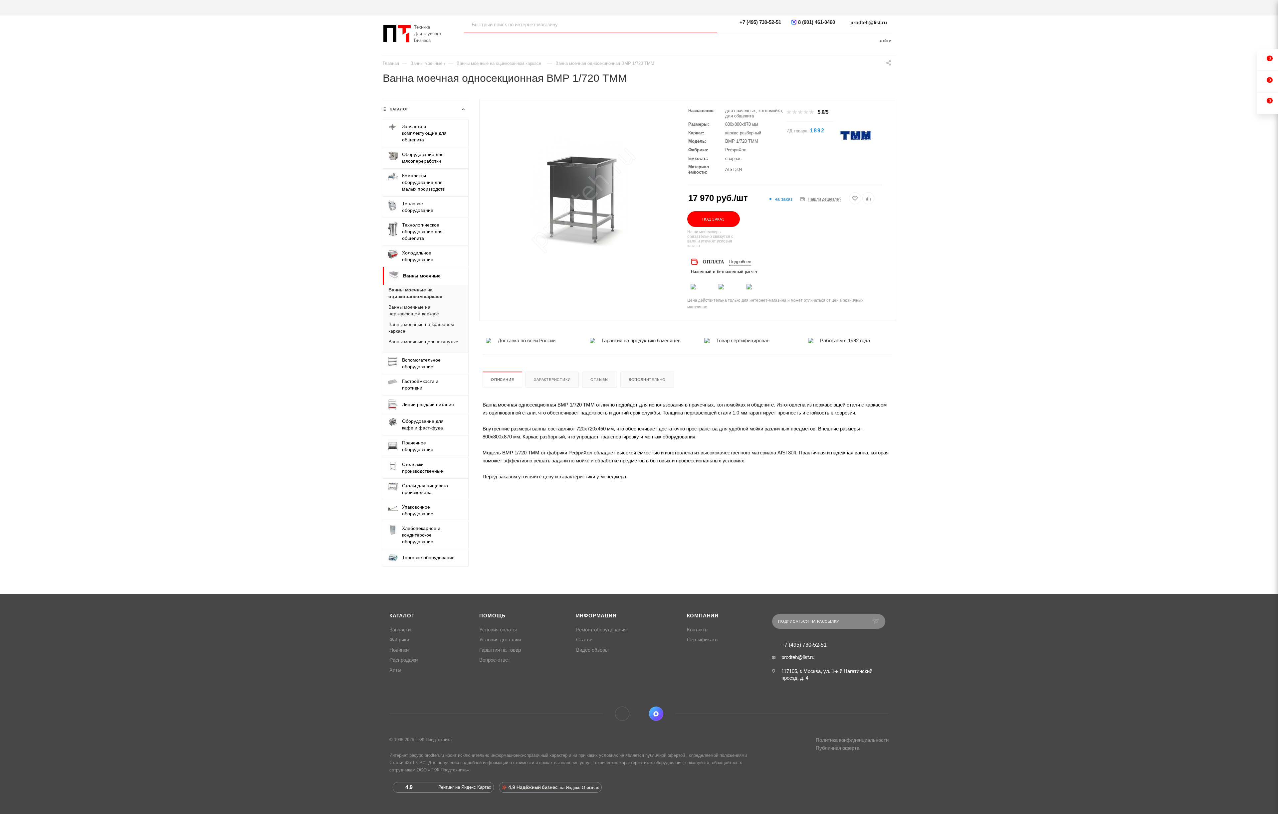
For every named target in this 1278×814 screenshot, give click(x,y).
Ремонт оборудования (601, 629)
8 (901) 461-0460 (816, 22)
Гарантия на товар (500, 650)
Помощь (492, 615)
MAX (656, 714)
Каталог (402, 615)
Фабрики (399, 639)
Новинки (399, 650)
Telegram (622, 714)
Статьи (584, 639)
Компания (703, 615)
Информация (596, 615)
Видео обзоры (592, 650)
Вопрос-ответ (494, 660)
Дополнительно (647, 380)
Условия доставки (500, 639)
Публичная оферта (837, 748)
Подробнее (740, 261)
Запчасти (400, 629)
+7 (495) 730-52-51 (760, 22)
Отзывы (599, 380)
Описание (502, 380)
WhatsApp (639, 714)
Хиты (395, 670)
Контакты (698, 629)
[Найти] (705, 24)
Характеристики (552, 380)
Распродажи (403, 660)
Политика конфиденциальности (852, 740)
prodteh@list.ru (868, 22)
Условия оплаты (498, 629)
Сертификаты (703, 639)
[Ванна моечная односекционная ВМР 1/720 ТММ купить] (583, 198)
